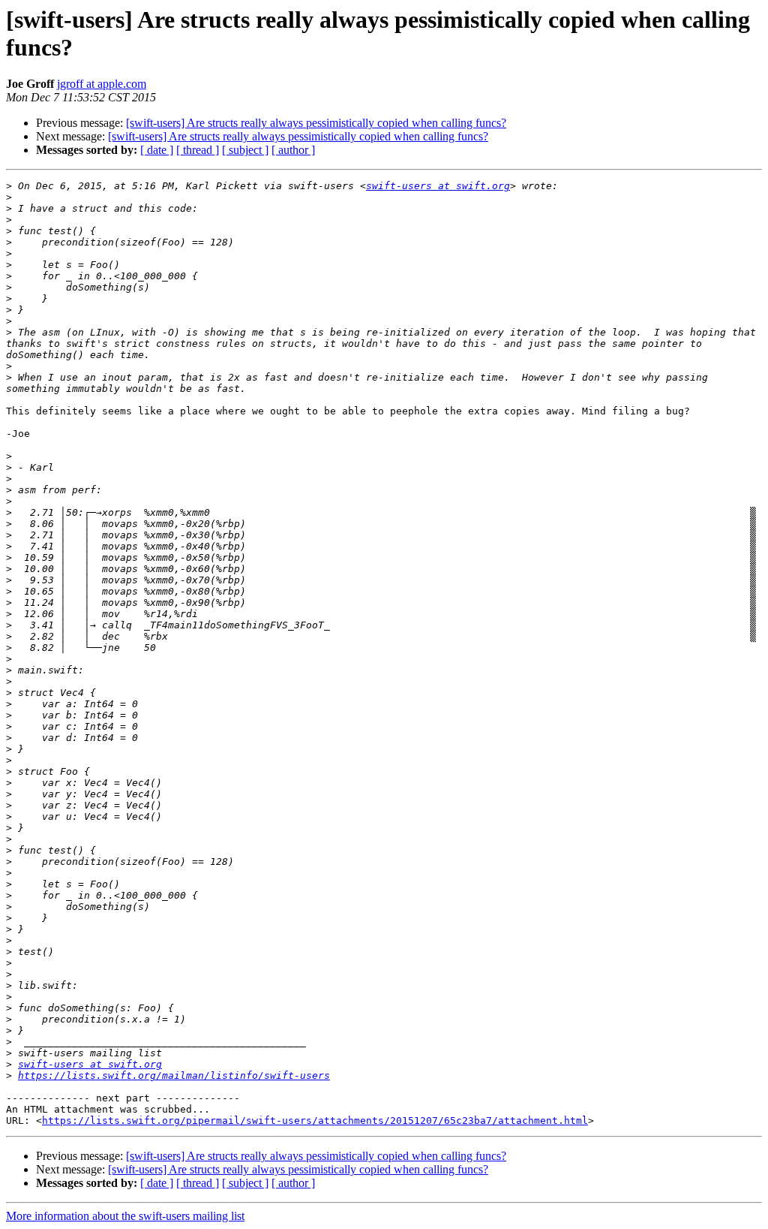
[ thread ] (197, 149)
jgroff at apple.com (101, 83)
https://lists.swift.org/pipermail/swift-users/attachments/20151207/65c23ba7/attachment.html (315, 1120)
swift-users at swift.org (438, 185)
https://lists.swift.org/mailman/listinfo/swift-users (174, 1075)
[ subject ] (245, 149)
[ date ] (156, 149)
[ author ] (293, 149)
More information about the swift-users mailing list (125, 1215)
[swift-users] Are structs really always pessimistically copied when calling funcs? (316, 122)
